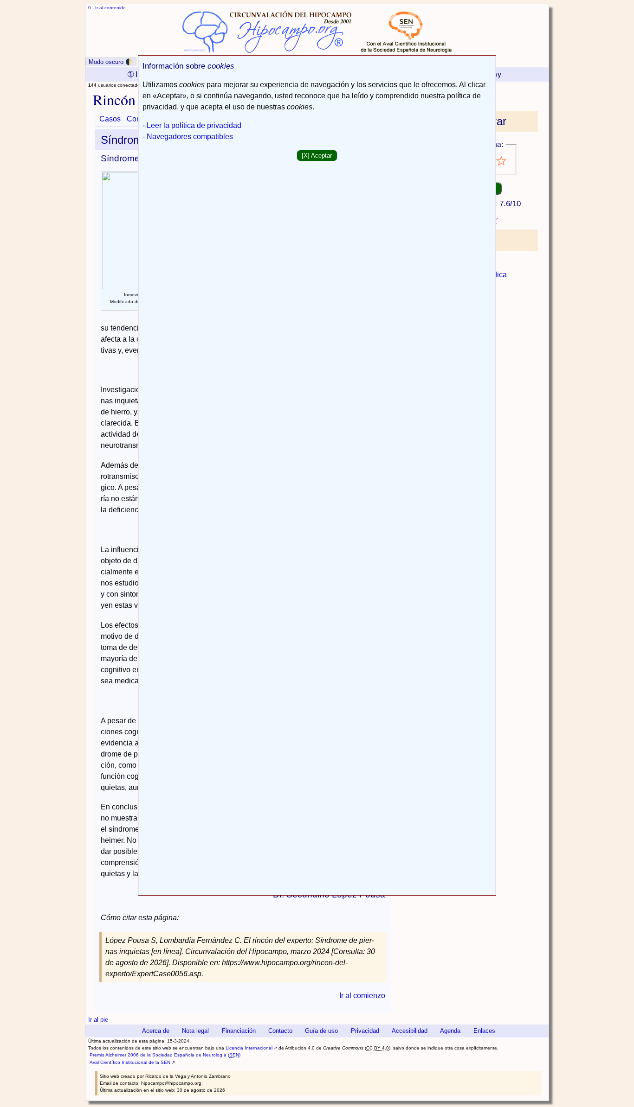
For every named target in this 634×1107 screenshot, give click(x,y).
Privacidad (365, 1030)
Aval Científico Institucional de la (130, 1062)
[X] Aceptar (317, 155)
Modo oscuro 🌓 (111, 61)
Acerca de (155, 1030)
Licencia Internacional (249, 1047)
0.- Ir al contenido (107, 7)
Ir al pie (98, 1019)
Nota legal (195, 1030)
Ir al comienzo (362, 995)
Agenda (450, 1030)
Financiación (239, 1030)
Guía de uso (321, 1030)
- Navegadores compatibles (187, 136)
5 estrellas (502, 161)
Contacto (280, 1030)
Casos (110, 119)
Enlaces (484, 1030)
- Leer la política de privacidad (191, 125)
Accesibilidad (409, 1030)
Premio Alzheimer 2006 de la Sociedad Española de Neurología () (165, 1054)
